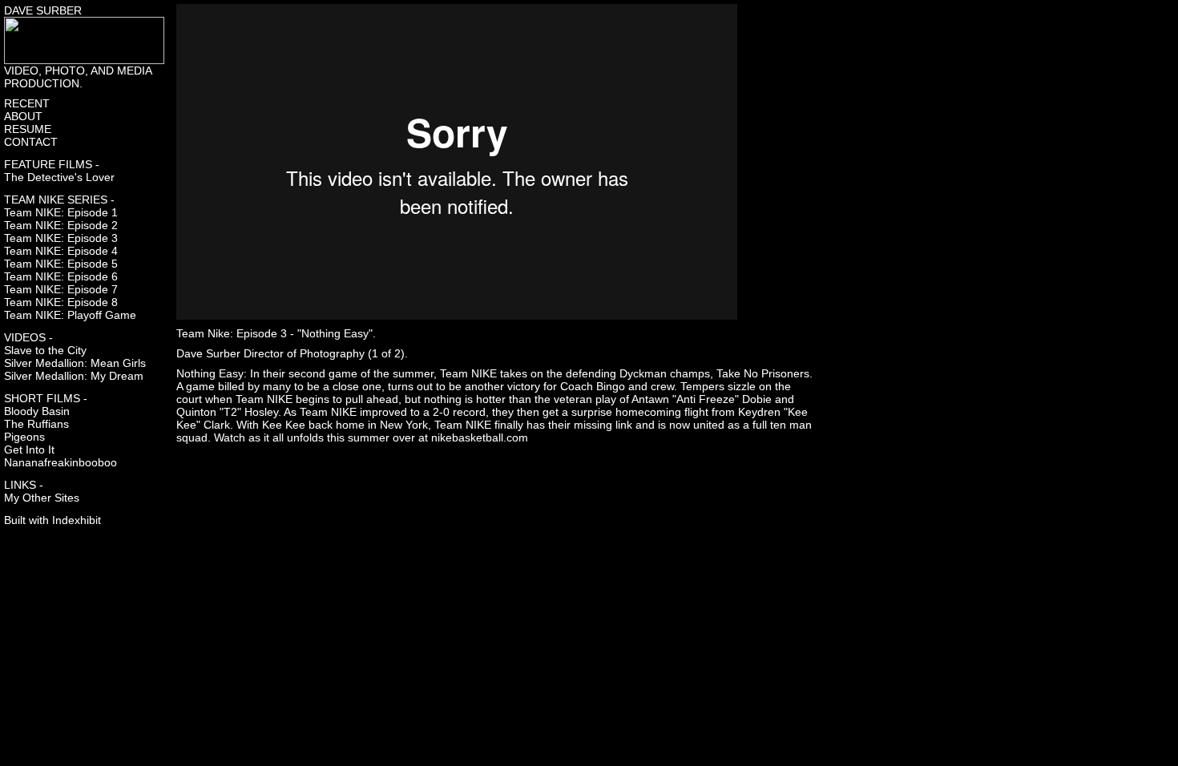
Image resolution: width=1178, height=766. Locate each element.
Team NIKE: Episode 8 (61, 302)
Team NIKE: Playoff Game (70, 314)
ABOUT (23, 116)
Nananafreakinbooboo (60, 462)
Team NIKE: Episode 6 (61, 276)
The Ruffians (36, 423)
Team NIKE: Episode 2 (61, 225)
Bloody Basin (37, 411)
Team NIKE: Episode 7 (61, 289)
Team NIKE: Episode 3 (61, 238)
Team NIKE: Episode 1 (61, 212)
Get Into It (29, 449)
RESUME (27, 129)
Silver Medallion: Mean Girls (75, 363)
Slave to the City (45, 350)
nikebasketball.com (479, 437)
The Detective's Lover (59, 177)
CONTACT (31, 141)
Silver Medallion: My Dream (73, 375)
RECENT (27, 103)
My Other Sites (41, 497)
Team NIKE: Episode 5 (61, 263)
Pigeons (24, 436)
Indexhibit (76, 520)
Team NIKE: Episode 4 (61, 250)
